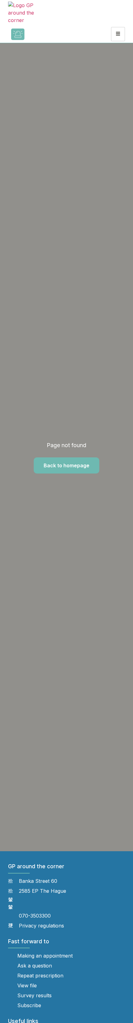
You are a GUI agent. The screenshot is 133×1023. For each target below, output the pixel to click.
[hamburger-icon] (118, 34)
